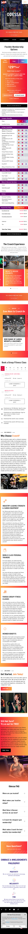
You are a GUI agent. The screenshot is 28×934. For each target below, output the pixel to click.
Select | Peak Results (14, 105)
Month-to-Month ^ (8, 95)
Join (24, 2)
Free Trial (16, 2)
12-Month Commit (19, 95)
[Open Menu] (9, 2)
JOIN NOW (5, 688)
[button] (10, 288)
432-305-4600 (17, 849)
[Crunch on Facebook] (6, 909)
